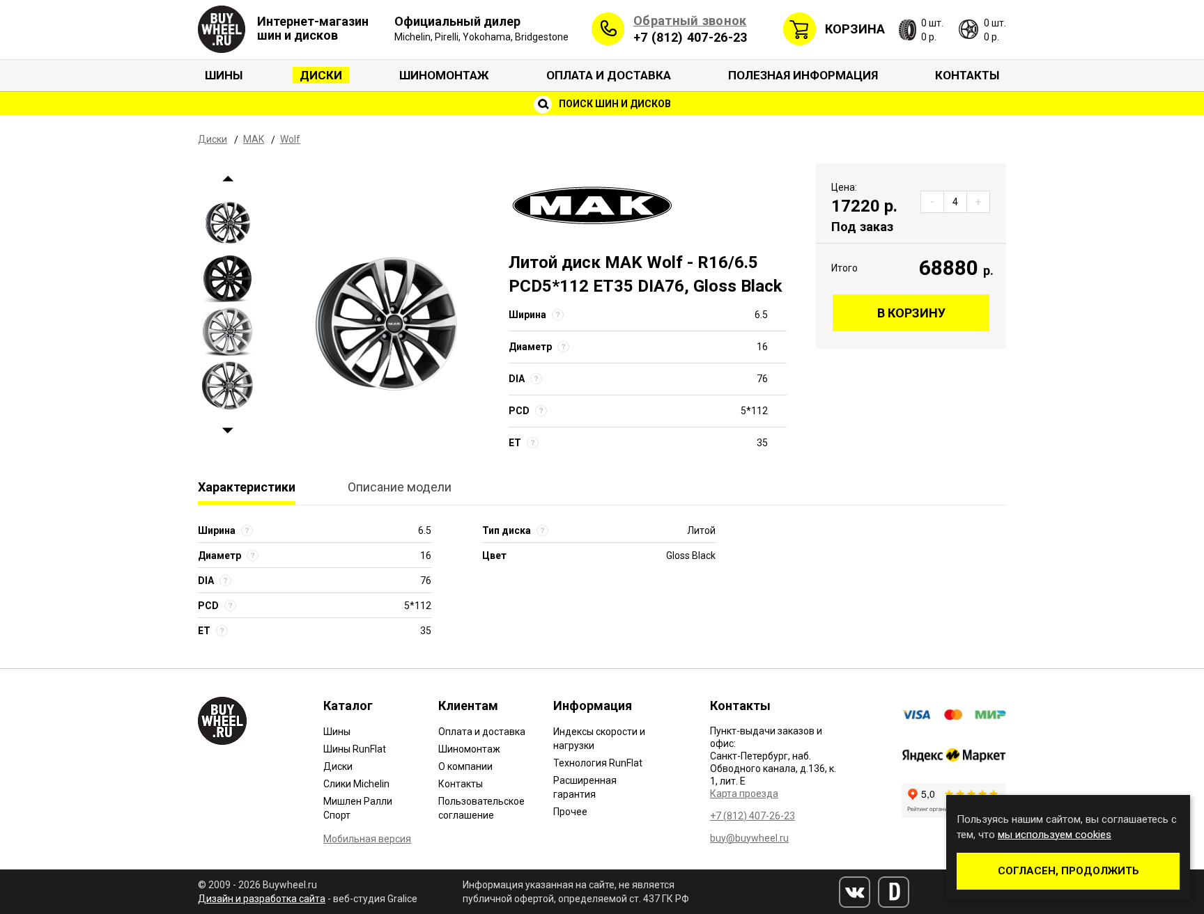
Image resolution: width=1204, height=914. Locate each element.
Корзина (855, 29)
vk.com (854, 892)
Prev (227, 179)
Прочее (570, 811)
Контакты (967, 75)
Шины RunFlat (354, 749)
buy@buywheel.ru (749, 838)
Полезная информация (803, 75)
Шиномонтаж (444, 75)
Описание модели (400, 487)
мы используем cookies (1054, 834)
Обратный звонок (690, 20)
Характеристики (246, 487)
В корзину (911, 313)
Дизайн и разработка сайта (261, 898)
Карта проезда (744, 793)
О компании (465, 766)
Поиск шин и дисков (614, 103)
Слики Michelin (356, 783)
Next (227, 431)
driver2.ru (893, 892)
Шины (223, 75)
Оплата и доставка (608, 75)
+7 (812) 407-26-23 (690, 37)
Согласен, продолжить (1068, 871)
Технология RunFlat (597, 763)
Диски (321, 75)
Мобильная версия (367, 838)
